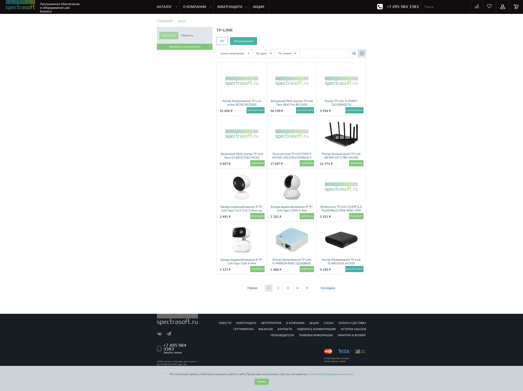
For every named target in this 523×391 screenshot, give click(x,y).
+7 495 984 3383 (403, 6)
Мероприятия (271, 323)
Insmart (342, 361)
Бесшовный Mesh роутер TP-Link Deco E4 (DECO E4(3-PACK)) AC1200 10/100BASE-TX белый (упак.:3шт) (242, 159)
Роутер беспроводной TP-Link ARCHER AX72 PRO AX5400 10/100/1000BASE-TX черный (341, 157)
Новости (225, 323)
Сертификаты (244, 329)
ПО (222, 41)
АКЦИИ (258, 7)
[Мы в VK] (161, 333)
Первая (252, 288)
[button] (354, 53)
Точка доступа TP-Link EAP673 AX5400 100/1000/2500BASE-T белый (292, 157)
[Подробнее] (257, 163)
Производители (282, 335)
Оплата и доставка (352, 323)
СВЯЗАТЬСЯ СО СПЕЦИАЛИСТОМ (185, 46)
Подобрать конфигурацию (316, 329)
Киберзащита (246, 323)
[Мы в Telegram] (171, 333)
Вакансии (265, 329)
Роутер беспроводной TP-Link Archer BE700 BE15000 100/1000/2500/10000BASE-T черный (241, 106)
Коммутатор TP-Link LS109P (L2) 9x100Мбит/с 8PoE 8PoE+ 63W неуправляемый (341, 210)
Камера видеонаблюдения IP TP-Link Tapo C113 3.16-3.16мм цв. (242, 208)
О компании (295, 323)
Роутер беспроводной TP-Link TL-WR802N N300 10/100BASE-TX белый (292, 263)
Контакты (285, 329)
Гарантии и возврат (352, 335)
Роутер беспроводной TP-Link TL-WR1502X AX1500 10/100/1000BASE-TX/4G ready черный (341, 265)
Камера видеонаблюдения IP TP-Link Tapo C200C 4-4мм (292, 208)
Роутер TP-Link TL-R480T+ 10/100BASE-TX (341, 102)
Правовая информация (316, 335)
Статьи (329, 323)
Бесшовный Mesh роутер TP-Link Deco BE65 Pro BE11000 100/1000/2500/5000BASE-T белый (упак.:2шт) (292, 106)
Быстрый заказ (256, 110)
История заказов (353, 329)
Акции (314, 323)
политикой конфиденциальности (332, 374)
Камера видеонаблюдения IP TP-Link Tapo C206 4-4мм (242, 261)
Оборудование (243, 41)
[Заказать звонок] (380, 6)
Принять (261, 381)
